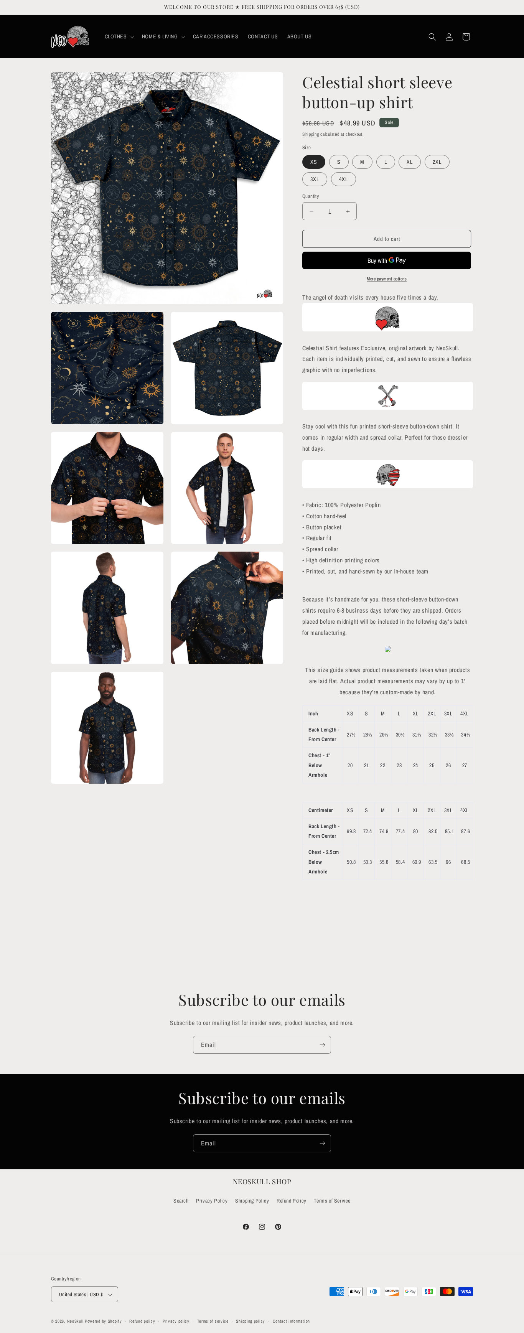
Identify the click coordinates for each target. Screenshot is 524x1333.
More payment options (387, 279)
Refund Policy (291, 1200)
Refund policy (142, 1321)
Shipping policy (250, 1321)
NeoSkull (75, 1321)
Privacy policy (176, 1321)
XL (410, 161)
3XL (314, 179)
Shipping (310, 134)
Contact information (291, 1321)
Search (181, 1200)
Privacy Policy (211, 1200)
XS (313, 161)
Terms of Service (332, 1200)
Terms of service (213, 1321)
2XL (437, 161)
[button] (118, 36)
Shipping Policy (252, 1200)
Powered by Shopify (103, 1321)
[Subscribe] (322, 1045)
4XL (343, 179)
